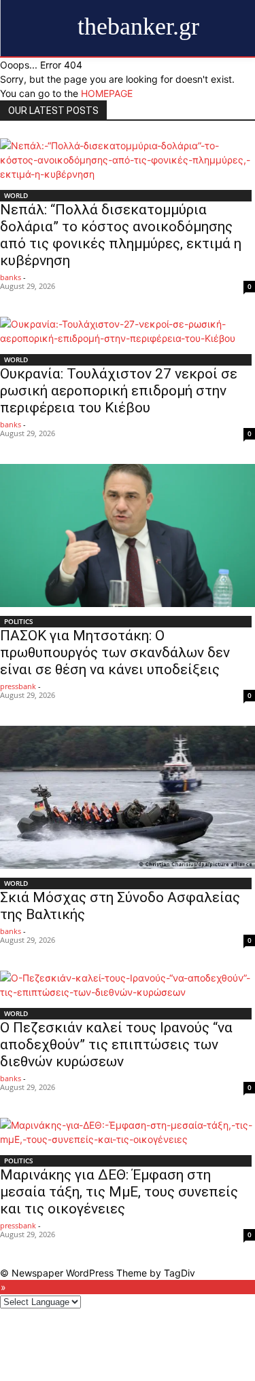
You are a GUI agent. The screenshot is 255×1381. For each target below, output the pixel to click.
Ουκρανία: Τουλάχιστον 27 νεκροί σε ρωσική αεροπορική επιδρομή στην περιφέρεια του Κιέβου (118, 391)
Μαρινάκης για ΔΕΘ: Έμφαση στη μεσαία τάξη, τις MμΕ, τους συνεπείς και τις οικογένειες (119, 1192)
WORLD (16, 195)
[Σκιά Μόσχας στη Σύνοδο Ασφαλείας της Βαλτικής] (127, 797)
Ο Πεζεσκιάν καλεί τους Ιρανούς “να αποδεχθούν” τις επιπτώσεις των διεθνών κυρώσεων (116, 1044)
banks (10, 277)
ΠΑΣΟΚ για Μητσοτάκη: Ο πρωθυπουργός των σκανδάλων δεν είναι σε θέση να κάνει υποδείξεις (115, 652)
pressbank (18, 686)
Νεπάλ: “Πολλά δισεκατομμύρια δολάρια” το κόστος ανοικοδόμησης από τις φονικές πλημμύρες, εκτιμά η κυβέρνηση (120, 235)
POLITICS (18, 621)
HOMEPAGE (107, 93)
